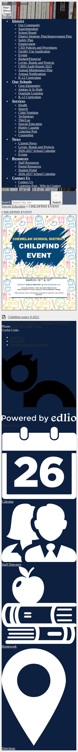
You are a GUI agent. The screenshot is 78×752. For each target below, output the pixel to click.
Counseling (25, 135)
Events (22, 55)
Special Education (30, 124)
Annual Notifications (32, 74)
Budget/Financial (29, 59)
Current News (27, 143)
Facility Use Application (34, 51)
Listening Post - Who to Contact (39, 186)
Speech (23, 109)
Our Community (29, 25)
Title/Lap (24, 120)
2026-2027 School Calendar (36, 151)
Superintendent (28, 29)
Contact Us (25, 182)
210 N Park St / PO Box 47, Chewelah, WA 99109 (35, 322)
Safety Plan (25, 40)
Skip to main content (15, 3)
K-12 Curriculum (29, 77)
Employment (26, 44)
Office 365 (17, 341)
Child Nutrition (28, 112)
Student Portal (27, 170)
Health (22, 105)
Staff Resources (28, 162)
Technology (26, 116)
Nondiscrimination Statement (29, 345)
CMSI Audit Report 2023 (35, 66)
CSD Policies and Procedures (37, 47)
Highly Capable (28, 127)
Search (6, 202)
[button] (18, 21)
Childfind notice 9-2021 (23, 317)
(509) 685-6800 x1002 (26, 326)
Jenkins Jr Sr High (30, 89)
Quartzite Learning (30, 93)
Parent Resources (29, 166)
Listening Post (27, 131)
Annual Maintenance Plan (35, 70)
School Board (27, 32)
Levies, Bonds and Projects (36, 62)
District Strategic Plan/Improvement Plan (45, 36)
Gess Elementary (29, 86)
